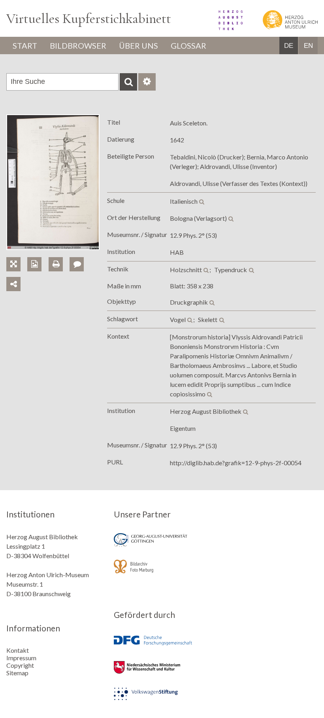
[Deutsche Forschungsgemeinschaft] (162, 646)
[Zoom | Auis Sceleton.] (16, 255)
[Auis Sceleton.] (53, 247)
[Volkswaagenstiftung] (162, 699)
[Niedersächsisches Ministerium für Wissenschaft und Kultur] (162, 672)
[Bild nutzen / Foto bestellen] (34, 264)
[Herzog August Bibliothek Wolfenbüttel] (222, 27)
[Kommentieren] (79, 255)
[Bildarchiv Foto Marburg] (162, 572)
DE (288, 45)
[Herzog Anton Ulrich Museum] (281, 27)
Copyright (20, 665)
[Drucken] (59, 255)
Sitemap (17, 672)
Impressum (21, 657)
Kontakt (17, 650)
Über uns (138, 45)
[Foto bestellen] (37, 255)
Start (25, 45)
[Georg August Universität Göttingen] (162, 545)
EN (308, 45)
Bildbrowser (78, 45)
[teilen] (13, 284)
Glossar (188, 45)
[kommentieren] (77, 264)
